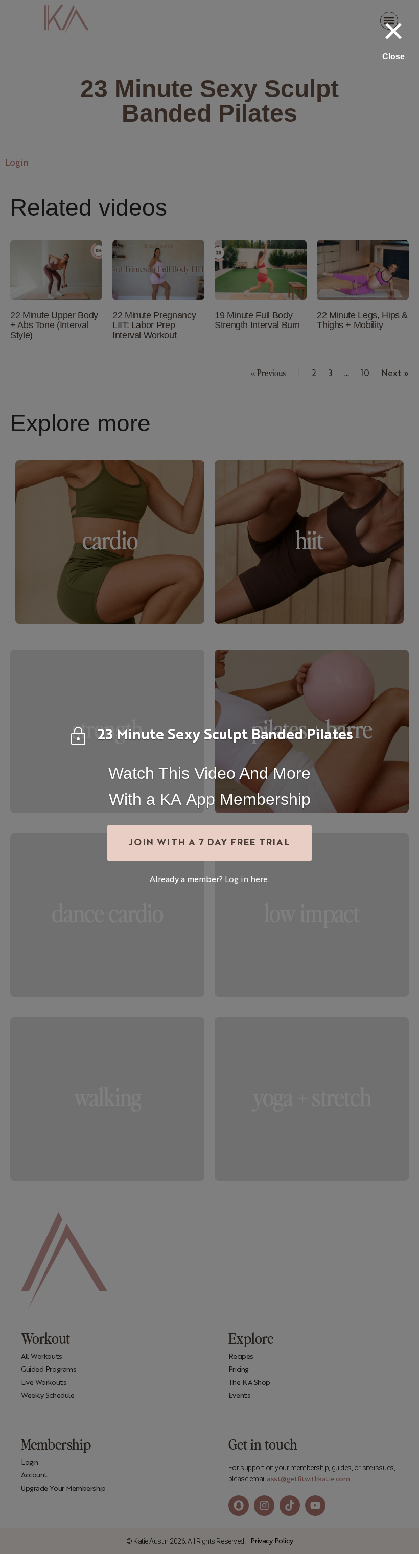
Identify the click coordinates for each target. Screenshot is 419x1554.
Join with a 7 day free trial (209, 842)
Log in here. (247, 880)
